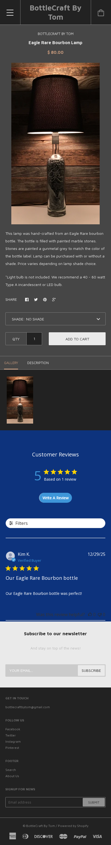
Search (10, 770)
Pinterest (12, 748)
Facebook (12, 729)
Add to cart (77, 339)
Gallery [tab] (11, 363)
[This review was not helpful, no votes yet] (100, 614)
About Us (12, 776)
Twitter (10, 735)
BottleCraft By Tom (55, 12)
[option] (55, 143)
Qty (16, 339)
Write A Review (56, 497)
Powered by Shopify (73, 826)
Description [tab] (38, 363)
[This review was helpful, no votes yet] (90, 614)
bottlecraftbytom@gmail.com (27, 707)
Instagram (13, 741)
